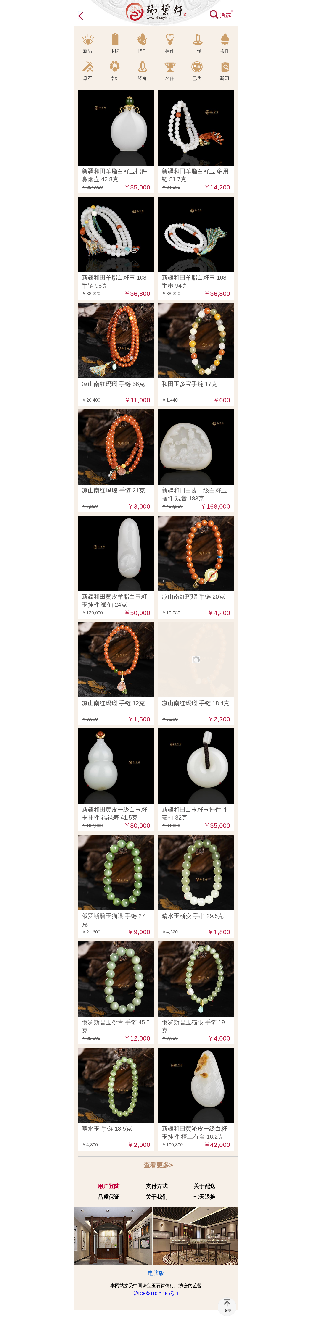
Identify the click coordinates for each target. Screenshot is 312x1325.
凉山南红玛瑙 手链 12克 (113, 703)
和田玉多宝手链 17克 (189, 384)
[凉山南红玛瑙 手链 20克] (196, 519)
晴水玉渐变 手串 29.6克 (193, 915)
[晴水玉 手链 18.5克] (116, 1051)
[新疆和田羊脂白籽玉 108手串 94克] (196, 200)
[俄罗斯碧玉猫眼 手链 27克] (116, 838)
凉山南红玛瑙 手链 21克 (113, 490)
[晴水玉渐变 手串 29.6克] (196, 838)
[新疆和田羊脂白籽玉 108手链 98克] (116, 200)
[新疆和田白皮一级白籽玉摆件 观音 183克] (196, 412)
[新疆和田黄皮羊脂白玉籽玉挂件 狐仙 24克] (116, 519)
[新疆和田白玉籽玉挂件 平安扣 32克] (196, 731)
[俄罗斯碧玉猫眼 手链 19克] (196, 944)
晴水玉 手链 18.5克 (107, 1128)
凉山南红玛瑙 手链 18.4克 (196, 703)
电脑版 (156, 1273)
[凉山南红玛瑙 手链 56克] (116, 306)
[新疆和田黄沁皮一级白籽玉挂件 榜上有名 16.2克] (196, 1051)
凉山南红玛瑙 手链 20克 (193, 596)
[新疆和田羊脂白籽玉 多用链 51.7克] (196, 93)
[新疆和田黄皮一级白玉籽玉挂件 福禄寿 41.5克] (116, 731)
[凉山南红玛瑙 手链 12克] (116, 625)
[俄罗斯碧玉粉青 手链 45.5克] (116, 944)
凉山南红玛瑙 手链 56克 (113, 384)
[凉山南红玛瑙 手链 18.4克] (196, 625)
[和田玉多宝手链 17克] (196, 306)
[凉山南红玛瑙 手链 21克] (116, 412)
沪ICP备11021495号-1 (156, 1293)
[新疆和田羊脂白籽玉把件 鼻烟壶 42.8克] (116, 93)
